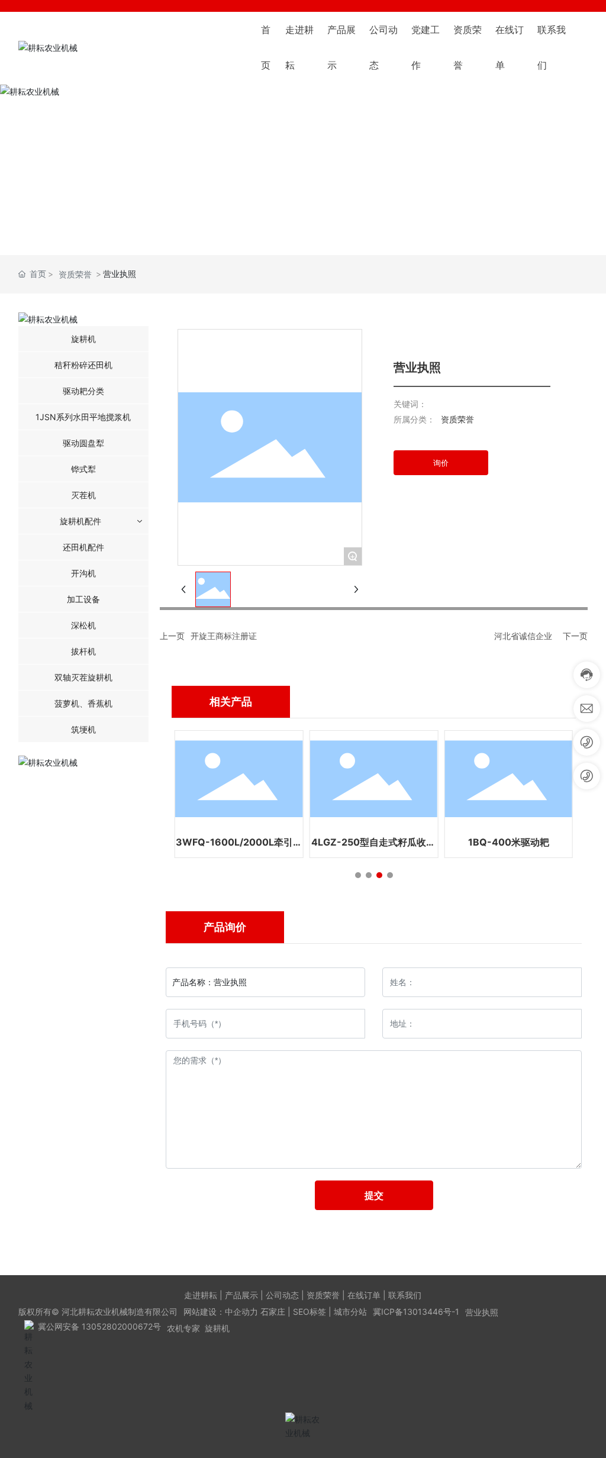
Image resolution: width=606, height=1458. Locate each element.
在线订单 (364, 1295)
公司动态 (282, 1295)
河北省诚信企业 (523, 636)
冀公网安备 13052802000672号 (99, 1326)
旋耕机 (217, 1328)
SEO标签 (309, 1312)
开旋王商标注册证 (224, 636)
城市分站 (350, 1312)
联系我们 (404, 1295)
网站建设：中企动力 (220, 1312)
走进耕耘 (200, 1295)
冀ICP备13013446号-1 (416, 1312)
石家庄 (272, 1312)
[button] (358, 875)
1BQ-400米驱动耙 (508, 842)
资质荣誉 (75, 274)
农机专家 (183, 1328)
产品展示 (241, 1295)
